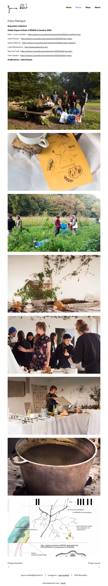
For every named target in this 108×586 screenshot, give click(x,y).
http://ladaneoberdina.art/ (36, 47)
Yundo (63, 583)
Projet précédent (15, 565)
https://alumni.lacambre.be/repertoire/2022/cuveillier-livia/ (54, 34)
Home (68, 7)
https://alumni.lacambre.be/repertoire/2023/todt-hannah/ (46, 51)
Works (78, 7)
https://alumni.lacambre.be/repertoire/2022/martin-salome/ (49, 43)
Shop (88, 7)
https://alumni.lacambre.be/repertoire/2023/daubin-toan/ (46, 55)
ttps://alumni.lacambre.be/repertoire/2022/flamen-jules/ (47, 38)
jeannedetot (63, 575)
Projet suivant (94, 565)
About (97, 7)
